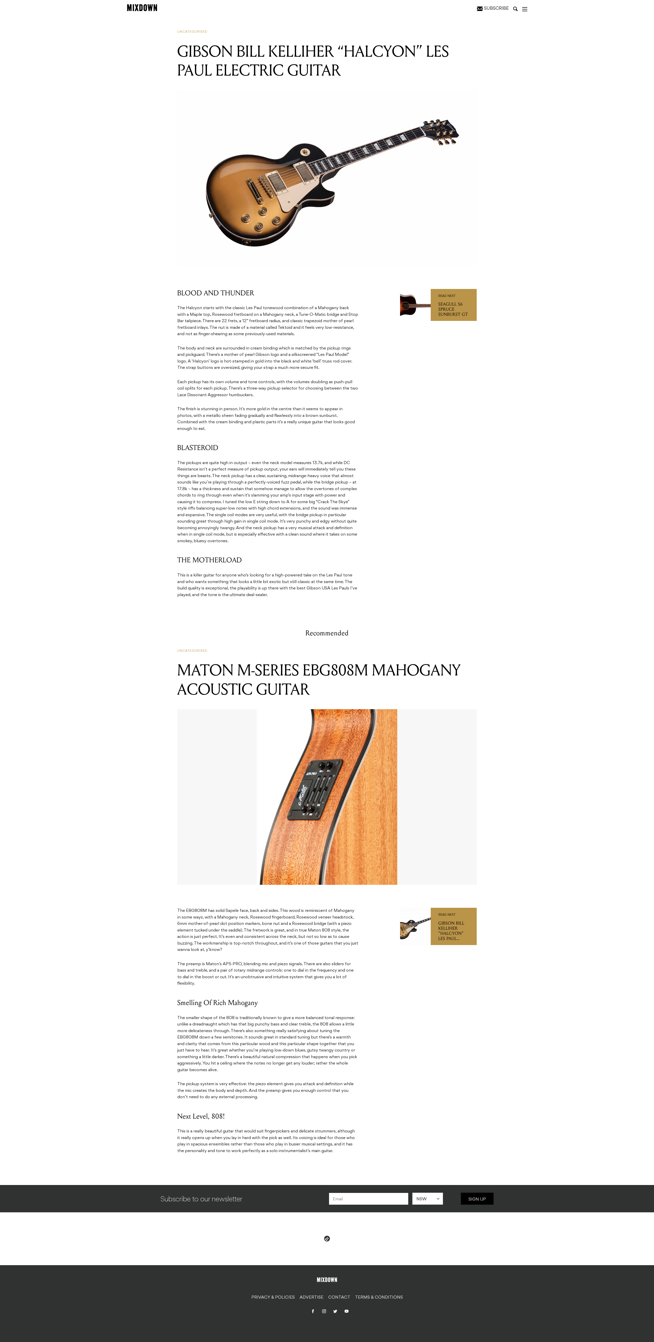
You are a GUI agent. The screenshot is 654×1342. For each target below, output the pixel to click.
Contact (339, 1298)
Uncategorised (192, 31)
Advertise (311, 1298)
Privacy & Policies (273, 1298)
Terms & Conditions (379, 1298)
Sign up (477, 1200)
